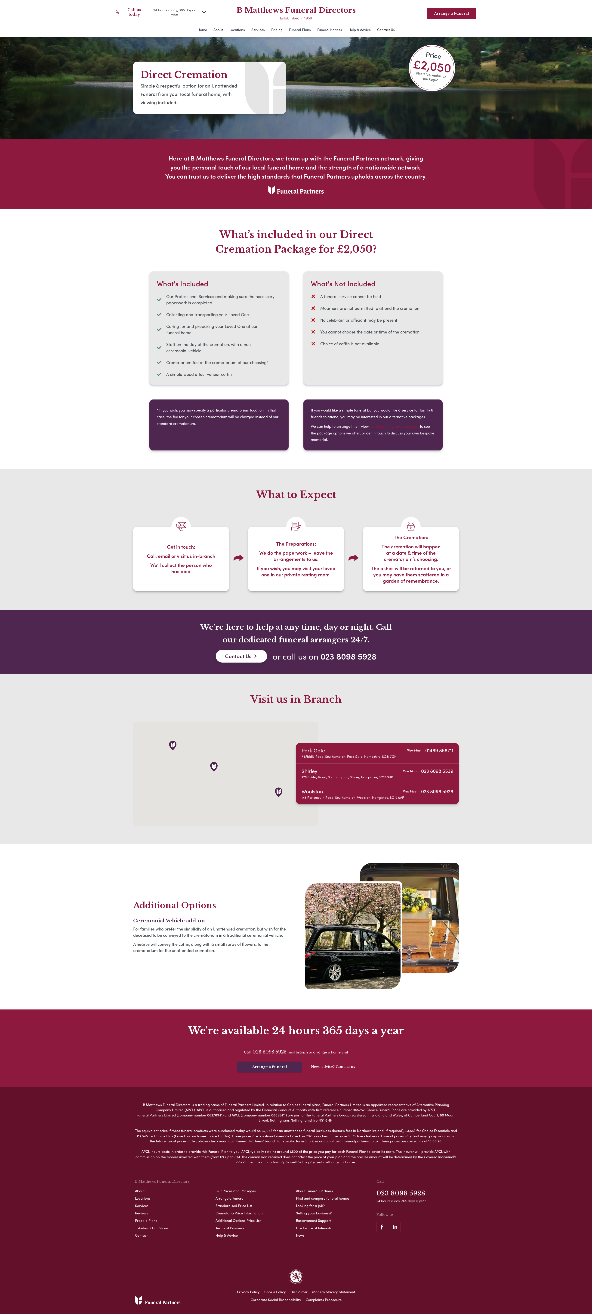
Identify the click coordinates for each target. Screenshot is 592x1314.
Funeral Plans (300, 29)
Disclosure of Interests (314, 1227)
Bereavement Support (313, 1220)
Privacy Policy (248, 1291)
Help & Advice (359, 29)
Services (258, 29)
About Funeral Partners (314, 1190)
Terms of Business (230, 1227)
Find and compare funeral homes (322, 1198)
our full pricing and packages (394, 426)
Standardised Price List (234, 1205)
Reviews (141, 1213)
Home (202, 29)
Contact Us (386, 29)
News (300, 1235)
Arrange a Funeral (269, 1067)
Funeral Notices (329, 29)
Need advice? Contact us (333, 1066)
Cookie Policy (275, 1291)
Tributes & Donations (152, 1227)
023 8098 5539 (437, 770)
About (218, 29)
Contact (141, 1235)
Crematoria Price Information (239, 1213)
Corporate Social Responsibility (276, 1299)
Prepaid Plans (146, 1220)
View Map (414, 750)
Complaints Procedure (324, 1299)
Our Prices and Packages (236, 1190)
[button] (278, 792)
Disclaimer (299, 1291)
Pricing (277, 29)
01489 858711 (439, 750)
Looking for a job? (310, 1205)
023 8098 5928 (348, 656)
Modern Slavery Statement (333, 1291)
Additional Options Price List (238, 1220)
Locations (237, 29)
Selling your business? (314, 1213)
